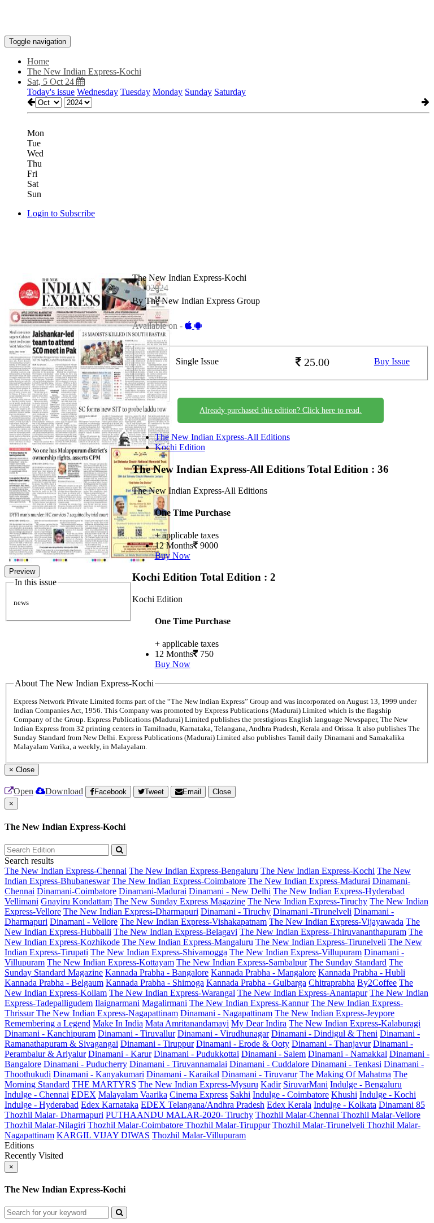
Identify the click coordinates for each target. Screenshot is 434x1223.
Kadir (271, 1084)
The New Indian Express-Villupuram (295, 952)
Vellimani (21, 901)
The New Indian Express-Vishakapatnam (193, 921)
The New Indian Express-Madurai (309, 881)
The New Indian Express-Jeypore (334, 1013)
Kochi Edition (180, 447)
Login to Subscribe (61, 213)
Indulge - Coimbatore (291, 1094)
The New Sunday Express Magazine (179, 901)
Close (221, 791)
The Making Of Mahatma (345, 1074)
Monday (168, 92)
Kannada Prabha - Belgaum (54, 982)
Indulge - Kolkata (345, 1104)
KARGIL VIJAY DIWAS (103, 1135)
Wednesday (97, 92)
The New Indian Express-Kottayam (110, 962)
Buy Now (172, 555)
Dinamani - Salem (273, 1054)
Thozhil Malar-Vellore (380, 1115)
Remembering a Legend (47, 1023)
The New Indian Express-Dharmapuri (130, 911)
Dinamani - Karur (119, 1054)
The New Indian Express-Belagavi (175, 932)
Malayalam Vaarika (132, 1094)
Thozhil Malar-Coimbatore (136, 1125)
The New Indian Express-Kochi (318, 871)
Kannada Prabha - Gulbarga (256, 982)
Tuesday (135, 92)
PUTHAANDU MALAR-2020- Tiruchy (179, 1115)
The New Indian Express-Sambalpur (241, 962)
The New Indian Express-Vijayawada (336, 921)
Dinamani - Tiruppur (157, 1043)
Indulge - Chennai (37, 1094)
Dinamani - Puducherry (85, 1064)
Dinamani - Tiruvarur (259, 1074)
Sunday (198, 92)
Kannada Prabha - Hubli (361, 972)
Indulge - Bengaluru (366, 1084)
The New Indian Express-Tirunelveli (320, 942)
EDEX (83, 1094)
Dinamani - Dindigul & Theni (324, 1033)
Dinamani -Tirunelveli (312, 911)
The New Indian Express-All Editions (222, 437)
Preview (22, 571)
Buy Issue (392, 361)
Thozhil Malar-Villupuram (199, 1135)
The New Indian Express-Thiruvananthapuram (323, 932)
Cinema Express (199, 1094)
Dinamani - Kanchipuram (50, 1033)
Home (38, 61)
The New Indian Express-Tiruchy (307, 901)
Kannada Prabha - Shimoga (155, 982)
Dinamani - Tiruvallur (136, 1033)
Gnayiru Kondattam (76, 901)
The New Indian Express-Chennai (66, 871)
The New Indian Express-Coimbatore (179, 881)
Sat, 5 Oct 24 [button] (51, 81)
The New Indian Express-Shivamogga (158, 952)
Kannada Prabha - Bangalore (157, 972)
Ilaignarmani (117, 1003)
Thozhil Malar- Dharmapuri (54, 1115)
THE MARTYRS (104, 1084)
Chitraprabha (332, 982)
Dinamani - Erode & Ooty (242, 1043)
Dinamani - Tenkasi (346, 1064)
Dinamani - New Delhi (230, 891)
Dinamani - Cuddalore (269, 1064)
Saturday (230, 92)
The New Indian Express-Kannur (249, 1003)
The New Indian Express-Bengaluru (193, 871)
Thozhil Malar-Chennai (298, 1115)
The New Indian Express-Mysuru (198, 1084)
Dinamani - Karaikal (182, 1074)
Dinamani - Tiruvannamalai (178, 1064)
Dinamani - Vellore (84, 921)
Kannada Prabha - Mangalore (263, 972)
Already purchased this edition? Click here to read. (280, 410)
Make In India (118, 1023)
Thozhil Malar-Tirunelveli (319, 1125)
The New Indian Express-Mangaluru (187, 942)
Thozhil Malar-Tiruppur (227, 1125)
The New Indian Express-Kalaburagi (354, 1023)
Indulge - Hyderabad (42, 1104)
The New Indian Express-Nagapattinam (107, 1013)
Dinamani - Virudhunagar (223, 1033)
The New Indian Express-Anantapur (302, 993)
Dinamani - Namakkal (347, 1054)
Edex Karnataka (109, 1104)
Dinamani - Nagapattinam (226, 1013)
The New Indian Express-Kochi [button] (84, 71)
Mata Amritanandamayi (187, 1023)
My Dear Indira (259, 1023)
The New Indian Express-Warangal (172, 993)
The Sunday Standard (348, 962)
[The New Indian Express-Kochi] (217, 19)
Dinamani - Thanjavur (331, 1043)
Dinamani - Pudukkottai (196, 1054)
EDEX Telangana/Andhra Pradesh (202, 1104)
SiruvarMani (305, 1084)
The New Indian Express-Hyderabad (339, 891)
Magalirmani (164, 1003)
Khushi (344, 1094)
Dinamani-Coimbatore (76, 891)
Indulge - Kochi (387, 1094)
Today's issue (51, 92)
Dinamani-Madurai (152, 891)
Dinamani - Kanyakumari (98, 1074)
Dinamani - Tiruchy (236, 911)
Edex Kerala (289, 1104)
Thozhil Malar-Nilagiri (45, 1125)
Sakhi (240, 1094)
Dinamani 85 (402, 1104)
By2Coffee (377, 982)
